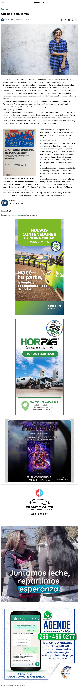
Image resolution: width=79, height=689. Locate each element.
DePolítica (10, 20)
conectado (18, 215)
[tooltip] (61, 19)
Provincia (4, 9)
